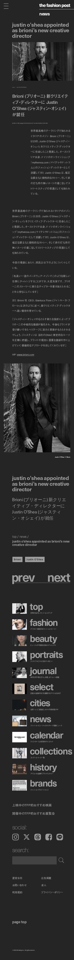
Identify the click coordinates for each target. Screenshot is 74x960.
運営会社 (17, 878)
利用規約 (17, 892)
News (44, 13)
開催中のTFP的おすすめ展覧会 (33, 813)
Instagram (15, 837)
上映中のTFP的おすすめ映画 (32, 805)
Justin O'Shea (34, 559)
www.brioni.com (25, 354)
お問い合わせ (19, 885)
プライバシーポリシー (52, 892)
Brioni (17, 559)
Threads (37, 837)
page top (19, 921)
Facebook (48, 837)
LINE (59, 837)
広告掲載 (46, 878)
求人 (43, 885)
